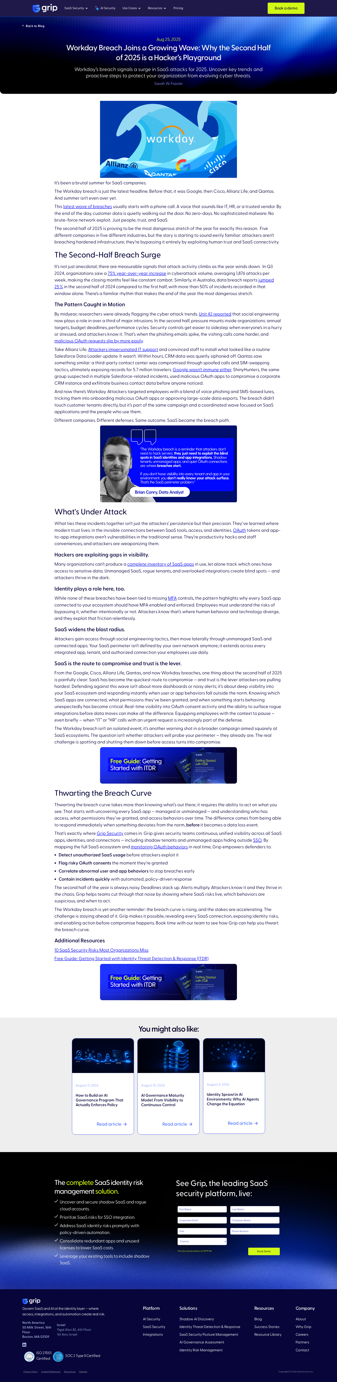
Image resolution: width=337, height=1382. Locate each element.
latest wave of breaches (87, 207)
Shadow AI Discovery (196, 1319)
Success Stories (266, 1326)
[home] (44, 8)
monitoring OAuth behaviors (159, 847)
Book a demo (286, 8)
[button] (76, 8)
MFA (172, 598)
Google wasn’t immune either (202, 370)
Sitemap (83, 1371)
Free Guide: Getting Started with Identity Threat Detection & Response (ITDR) (131, 959)
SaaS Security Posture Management (208, 1334)
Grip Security (110, 833)
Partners (302, 1342)
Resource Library (268, 1334)
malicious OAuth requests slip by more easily (98, 341)
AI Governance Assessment (201, 1342)
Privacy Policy (31, 1371)
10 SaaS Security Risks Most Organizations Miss (101, 950)
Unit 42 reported (215, 314)
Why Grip (303, 1326)
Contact (302, 1350)
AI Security (151, 1319)
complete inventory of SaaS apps (160, 564)
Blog (258, 1319)
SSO (257, 840)
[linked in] (24, 1345)
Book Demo (264, 1251)
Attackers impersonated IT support (123, 350)
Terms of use (69, 1371)
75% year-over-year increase (137, 273)
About (301, 1319)
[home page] (31, 1301)
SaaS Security (154, 1326)
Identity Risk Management (201, 1350)
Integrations (153, 1334)
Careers (302, 1334)
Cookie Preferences (50, 1371)
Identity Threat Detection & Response (209, 1326)
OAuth (239, 530)
